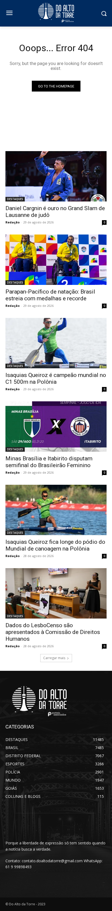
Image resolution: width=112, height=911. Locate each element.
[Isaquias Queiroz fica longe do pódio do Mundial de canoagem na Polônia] (56, 510)
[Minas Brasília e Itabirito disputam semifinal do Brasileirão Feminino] (56, 426)
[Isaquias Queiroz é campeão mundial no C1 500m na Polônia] (56, 343)
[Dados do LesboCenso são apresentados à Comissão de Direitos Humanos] (56, 593)
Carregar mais (54, 658)
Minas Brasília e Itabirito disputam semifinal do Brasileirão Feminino (48, 461)
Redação (12, 222)
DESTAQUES (15, 199)
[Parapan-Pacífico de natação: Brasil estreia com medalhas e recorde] (56, 260)
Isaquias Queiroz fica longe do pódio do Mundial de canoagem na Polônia (55, 545)
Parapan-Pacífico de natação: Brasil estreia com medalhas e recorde (50, 295)
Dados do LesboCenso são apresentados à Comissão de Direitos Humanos (52, 632)
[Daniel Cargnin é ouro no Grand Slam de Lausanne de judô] (56, 176)
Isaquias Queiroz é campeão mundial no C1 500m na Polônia (55, 378)
